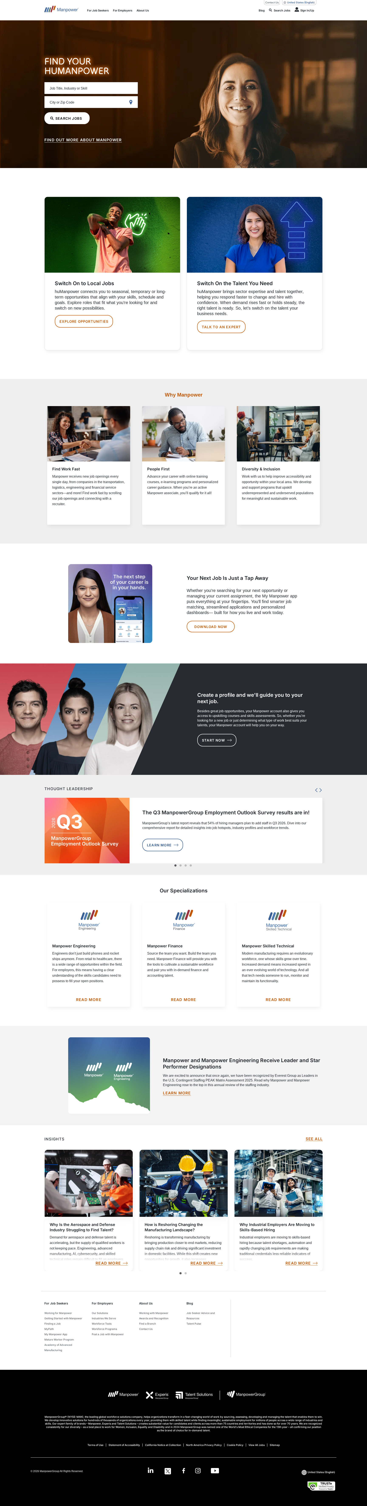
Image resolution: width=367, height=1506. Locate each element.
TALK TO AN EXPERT (221, 327)
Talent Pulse (193, 1323)
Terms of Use (95, 1445)
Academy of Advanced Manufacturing (58, 1347)
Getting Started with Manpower (63, 1318)
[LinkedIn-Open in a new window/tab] (150, 1471)
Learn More (159, 845)
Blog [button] (189, 1303)
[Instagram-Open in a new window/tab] (198, 1471)
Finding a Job (52, 1323)
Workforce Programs (104, 1329)
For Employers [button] (102, 1303)
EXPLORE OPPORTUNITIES (83, 321)
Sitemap (275, 1445)
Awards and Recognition (153, 1318)
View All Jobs (256, 1445)
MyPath (49, 1329)
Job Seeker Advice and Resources (200, 1315)
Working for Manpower (58, 1313)
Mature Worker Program (59, 1339)
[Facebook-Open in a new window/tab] (183, 1471)
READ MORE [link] (108, 1263)
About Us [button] (146, 1303)
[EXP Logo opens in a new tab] (154, 1395)
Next (319, 789)
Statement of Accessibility (124, 1445)
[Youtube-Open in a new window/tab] (215, 1471)
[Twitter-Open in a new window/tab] (168, 1471)
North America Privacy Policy (204, 1445)
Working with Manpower (153, 1313)
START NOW (213, 740)
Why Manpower (183, 395)
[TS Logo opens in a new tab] (191, 1395)
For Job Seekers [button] (56, 1303)
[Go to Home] (61, 10)
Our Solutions (100, 1313)
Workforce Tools (102, 1323)
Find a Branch (147, 1323)
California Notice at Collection (163, 1445)
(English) (301, 2)
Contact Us (272, 2)
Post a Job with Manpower (108, 1334)
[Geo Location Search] (131, 102)
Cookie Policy (235, 1445)
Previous (315, 789)
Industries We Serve (104, 1318)
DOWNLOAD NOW (210, 627)
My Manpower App (55, 1334)
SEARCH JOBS (68, 118)
